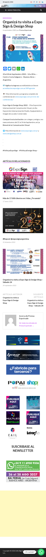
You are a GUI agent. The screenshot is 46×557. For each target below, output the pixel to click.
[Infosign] (31, 2)
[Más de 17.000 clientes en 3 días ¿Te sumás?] (23, 180)
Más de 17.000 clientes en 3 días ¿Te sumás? (22, 198)
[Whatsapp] (39, 2)
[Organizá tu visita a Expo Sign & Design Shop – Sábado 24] (23, 262)
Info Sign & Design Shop (24, 551)
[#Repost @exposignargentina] (23, 221)
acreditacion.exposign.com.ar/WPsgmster (19, 88)
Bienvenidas (7, 18)
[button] (41, 552)
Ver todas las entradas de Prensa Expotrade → (28, 324)
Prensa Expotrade (25, 30)
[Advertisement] (23, 514)
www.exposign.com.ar (29, 131)
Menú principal (14, 10)
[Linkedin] (42, 2)
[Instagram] (37, 2)
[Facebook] (34, 2)
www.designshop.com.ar (12, 133)
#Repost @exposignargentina (16, 239)
